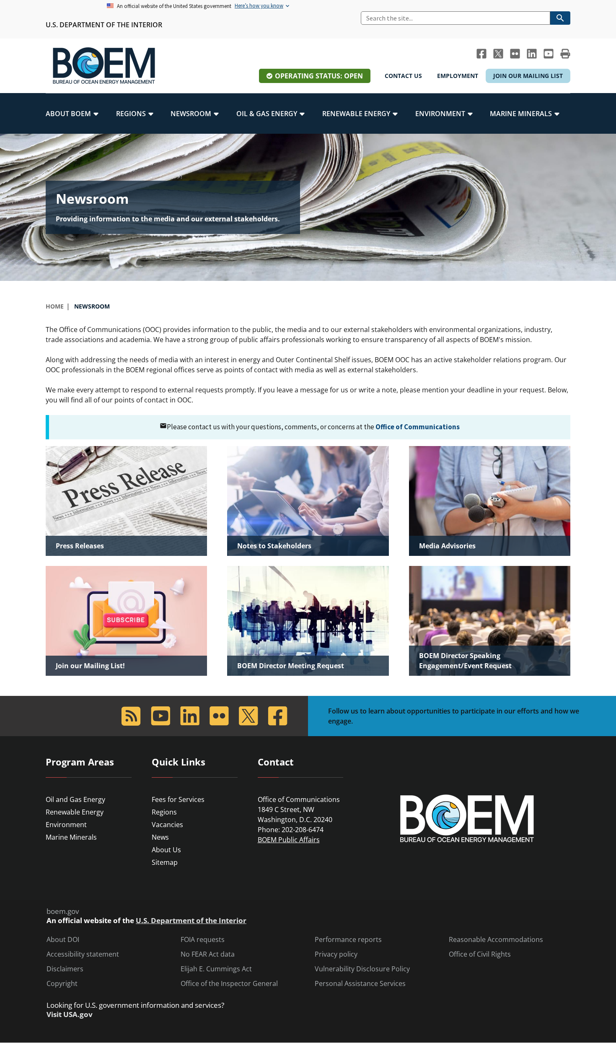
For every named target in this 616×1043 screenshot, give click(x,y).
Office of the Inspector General (229, 983)
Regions (164, 812)
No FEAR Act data (208, 954)
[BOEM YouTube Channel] (549, 54)
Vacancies (167, 824)
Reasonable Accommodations (496, 939)
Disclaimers (65, 969)
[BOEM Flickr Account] (515, 54)
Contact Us (403, 76)
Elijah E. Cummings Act (216, 969)
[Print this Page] (565, 54)
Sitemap (165, 862)
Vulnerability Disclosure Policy (362, 969)
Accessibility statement (83, 954)
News (160, 837)
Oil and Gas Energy (75, 799)
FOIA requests (203, 939)
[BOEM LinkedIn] (532, 54)
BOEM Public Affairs (289, 839)
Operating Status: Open (319, 75)
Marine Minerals (71, 837)
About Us (166, 849)
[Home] (103, 65)
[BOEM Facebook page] (481, 54)
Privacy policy (336, 954)
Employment (457, 76)
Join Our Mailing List (528, 76)
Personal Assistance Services (360, 983)
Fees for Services (178, 799)
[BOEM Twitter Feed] (498, 54)
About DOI (63, 939)
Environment (66, 824)
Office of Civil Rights (480, 954)
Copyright (62, 983)
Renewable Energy (75, 812)
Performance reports (348, 939)
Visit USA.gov (70, 1014)
